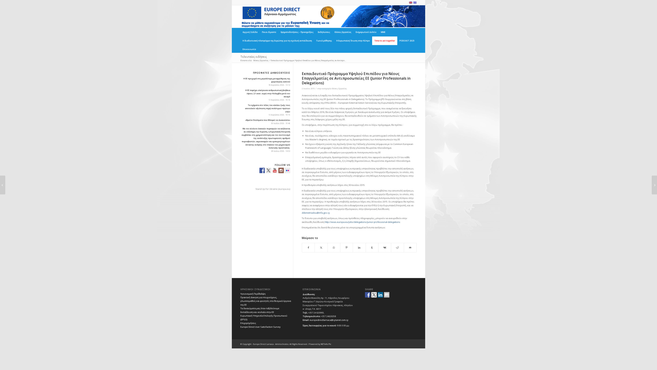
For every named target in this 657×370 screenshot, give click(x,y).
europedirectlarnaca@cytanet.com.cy (329, 320)
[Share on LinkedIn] (359, 247)
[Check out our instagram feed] (281, 170)
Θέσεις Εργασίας (339, 88)
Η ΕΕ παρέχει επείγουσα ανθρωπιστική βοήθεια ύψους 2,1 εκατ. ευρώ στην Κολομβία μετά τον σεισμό (267, 93)
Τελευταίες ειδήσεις (253, 57)
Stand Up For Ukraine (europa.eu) (272, 188)
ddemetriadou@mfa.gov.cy (316, 212)
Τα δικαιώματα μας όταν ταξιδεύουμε (259, 308)
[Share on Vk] (384, 247)
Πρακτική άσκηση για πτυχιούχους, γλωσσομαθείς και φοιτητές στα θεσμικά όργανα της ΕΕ (265, 301)
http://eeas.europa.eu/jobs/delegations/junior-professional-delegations (362, 222)
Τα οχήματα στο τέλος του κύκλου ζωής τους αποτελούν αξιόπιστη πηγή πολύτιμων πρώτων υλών (267, 108)
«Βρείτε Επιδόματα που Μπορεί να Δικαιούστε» (267, 120)
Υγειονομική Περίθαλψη (253, 293)
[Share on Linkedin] (380, 295)
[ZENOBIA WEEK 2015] (2, 185)
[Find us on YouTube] (275, 170)
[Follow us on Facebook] (262, 170)
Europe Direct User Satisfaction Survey (260, 326)
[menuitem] (250, 32)
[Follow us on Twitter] (268, 170)
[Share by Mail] (410, 247)
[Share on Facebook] (308, 247)
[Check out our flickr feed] (287, 170)
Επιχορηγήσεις (248, 323)
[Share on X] (321, 247)
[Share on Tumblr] (372, 247)
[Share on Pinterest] (346, 247)
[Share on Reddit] (397, 247)
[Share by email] (386, 295)
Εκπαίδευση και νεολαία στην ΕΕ (257, 312)
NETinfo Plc (326, 344)
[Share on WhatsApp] (334, 247)
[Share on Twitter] (374, 295)
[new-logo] (287, 16)
